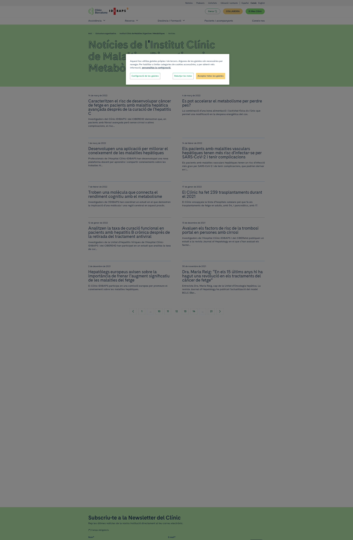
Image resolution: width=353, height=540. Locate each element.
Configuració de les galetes (145, 76)
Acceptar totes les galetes (211, 76)
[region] (177, 69)
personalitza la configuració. (156, 67)
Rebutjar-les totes (183, 76)
